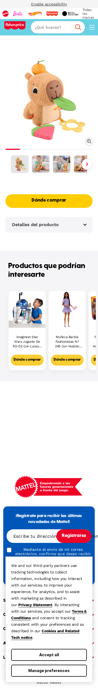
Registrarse (74, 536)
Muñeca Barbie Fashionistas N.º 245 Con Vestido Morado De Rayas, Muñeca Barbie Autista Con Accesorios (67, 341)
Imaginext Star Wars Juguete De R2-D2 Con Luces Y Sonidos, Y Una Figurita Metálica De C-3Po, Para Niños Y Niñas (27, 341)
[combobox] (58, 27)
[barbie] (18, 13)
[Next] (87, 164)
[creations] (70, 13)
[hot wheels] (34, 13)
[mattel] (5, 13)
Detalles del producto (35, 224)
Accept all (49, 654)
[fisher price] (52, 13)
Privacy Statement (35, 605)
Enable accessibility (49, 4)
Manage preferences (49, 670)
